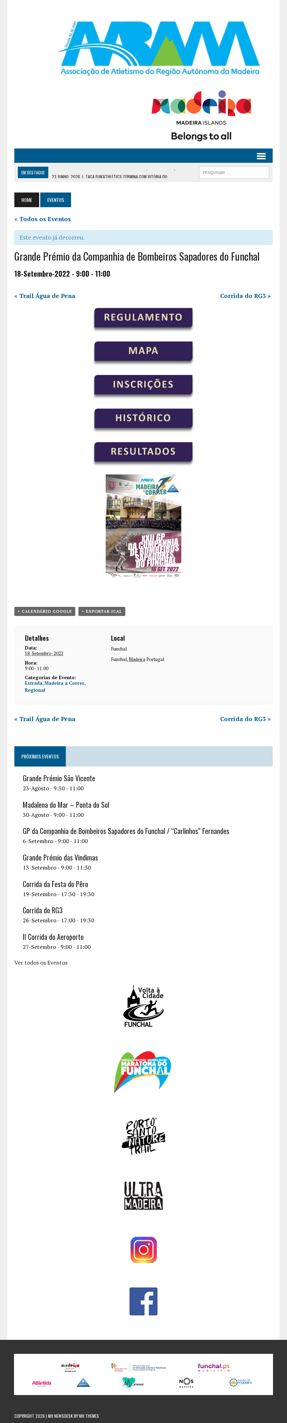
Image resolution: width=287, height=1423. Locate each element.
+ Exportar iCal (102, 611)
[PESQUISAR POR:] (234, 171)
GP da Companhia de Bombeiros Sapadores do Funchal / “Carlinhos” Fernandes (126, 831)
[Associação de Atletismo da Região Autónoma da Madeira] (143, 48)
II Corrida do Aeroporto (53, 936)
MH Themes (89, 1416)
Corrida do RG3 (245, 296)
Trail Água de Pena (44, 296)
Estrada (33, 683)
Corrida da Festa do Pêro (55, 884)
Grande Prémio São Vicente (59, 778)
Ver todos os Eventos (41, 962)
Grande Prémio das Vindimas (60, 857)
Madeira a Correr (64, 683)
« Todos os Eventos (42, 219)
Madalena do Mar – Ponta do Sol (66, 804)
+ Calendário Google (45, 611)
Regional (35, 690)
